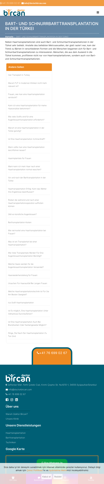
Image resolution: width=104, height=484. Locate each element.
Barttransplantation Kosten (19, 222)
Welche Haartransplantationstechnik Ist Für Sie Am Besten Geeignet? (28, 293)
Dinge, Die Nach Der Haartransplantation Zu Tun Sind (27, 334)
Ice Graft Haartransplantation (21, 302)
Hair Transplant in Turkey (19, 75)
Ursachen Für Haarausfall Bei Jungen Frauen (27, 283)
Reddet (58, 476)
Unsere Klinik (12, 418)
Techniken (11, 442)
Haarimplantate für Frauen (19, 158)
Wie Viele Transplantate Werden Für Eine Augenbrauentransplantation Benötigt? (25, 254)
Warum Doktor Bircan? (17, 414)
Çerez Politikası (35, 470)
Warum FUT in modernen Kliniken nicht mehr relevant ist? (27, 84)
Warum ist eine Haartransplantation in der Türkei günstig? (26, 129)
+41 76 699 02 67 (11, 3)
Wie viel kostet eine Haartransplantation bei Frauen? (27, 232)
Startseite (9, 37)
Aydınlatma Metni (58, 470)
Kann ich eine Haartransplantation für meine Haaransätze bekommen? (27, 107)
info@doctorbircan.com (20, 389)
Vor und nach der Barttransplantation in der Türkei (27, 179)
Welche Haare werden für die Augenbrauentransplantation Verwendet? (26, 265)
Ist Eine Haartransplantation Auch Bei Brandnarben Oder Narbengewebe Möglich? (27, 323)
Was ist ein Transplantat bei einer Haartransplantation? (22, 243)
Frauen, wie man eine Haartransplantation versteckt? (26, 95)
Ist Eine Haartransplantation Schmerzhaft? (26, 139)
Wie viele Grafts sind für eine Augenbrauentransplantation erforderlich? (26, 118)
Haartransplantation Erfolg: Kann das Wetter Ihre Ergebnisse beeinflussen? (27, 190)
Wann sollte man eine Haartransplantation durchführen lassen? (26, 148)
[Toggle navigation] (98, 12)
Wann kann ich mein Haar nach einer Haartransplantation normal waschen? (24, 168)
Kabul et (46, 476)
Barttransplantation (15, 437)
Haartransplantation (16, 433)
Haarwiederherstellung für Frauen (22, 275)
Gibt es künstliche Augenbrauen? (22, 214)
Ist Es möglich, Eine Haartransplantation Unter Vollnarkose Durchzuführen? (28, 312)
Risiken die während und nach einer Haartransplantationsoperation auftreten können (25, 203)
